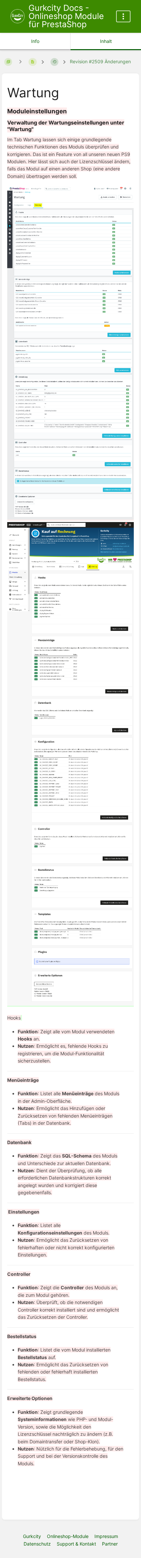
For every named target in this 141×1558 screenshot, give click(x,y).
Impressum (106, 1536)
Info (35, 41)
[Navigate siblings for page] (20, 62)
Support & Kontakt (76, 1544)
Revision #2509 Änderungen (100, 61)
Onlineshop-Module (68, 1536)
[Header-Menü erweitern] (123, 16)
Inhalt (106, 41)
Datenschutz (37, 1544)
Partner (110, 1544)
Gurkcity (32, 1536)
